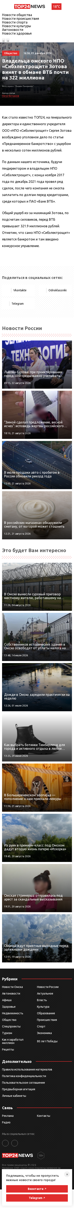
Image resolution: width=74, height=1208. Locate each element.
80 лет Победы (47, 1041)
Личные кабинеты (14, 1095)
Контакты (43, 1115)
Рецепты (8, 1049)
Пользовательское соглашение (23, 1082)
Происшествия (47, 1019)
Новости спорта (15, 22)
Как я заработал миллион (12, 1041)
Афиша (7, 1000)
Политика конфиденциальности (24, 1076)
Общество (9, 1019)
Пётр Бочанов (10, 95)
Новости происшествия (20, 18)
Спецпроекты (11, 1026)
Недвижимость (12, 1013)
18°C (56, 6)
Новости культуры (16, 26)
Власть (42, 1000)
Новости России (48, 987)
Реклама (8, 1115)
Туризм (7, 1033)
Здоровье (9, 1006)
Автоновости (12, 29)
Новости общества (17, 15)
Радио (6, 1122)
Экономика (44, 1033)
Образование (46, 1013)
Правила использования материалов (27, 1069)
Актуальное (45, 993)
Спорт (41, 1026)
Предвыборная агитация (18, 1089)
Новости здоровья (17, 33)
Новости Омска (12, 987)
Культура (43, 1006)
